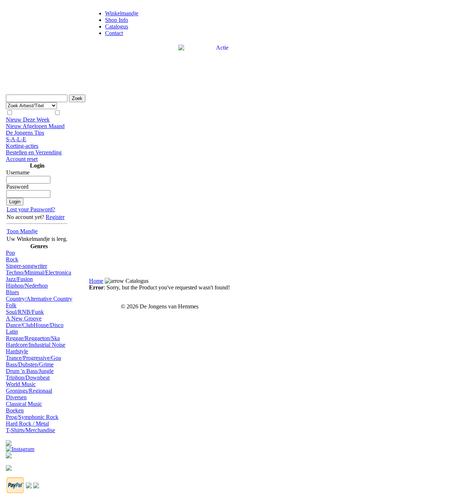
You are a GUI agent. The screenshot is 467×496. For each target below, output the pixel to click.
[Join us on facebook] (9, 441)
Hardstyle (17, 351)
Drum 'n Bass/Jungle (30, 371)
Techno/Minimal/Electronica (38, 272)
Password (17, 187)
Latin (12, 331)
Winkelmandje (121, 13)
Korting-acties (22, 146)
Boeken (15, 410)
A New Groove (24, 318)
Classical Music (24, 404)
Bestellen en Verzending (34, 152)
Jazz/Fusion (19, 279)
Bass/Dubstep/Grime (30, 364)
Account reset (22, 159)
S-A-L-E (16, 139)
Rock (12, 259)
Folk (11, 305)
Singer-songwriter (26, 266)
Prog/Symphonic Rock (32, 417)
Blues (12, 292)
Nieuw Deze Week (28, 119)
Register (55, 217)
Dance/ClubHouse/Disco (34, 325)
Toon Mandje (22, 231)
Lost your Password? (31, 209)
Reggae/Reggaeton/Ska (33, 338)
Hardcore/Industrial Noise (35, 345)
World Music (21, 384)
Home (96, 281)
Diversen (16, 397)
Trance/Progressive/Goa (33, 358)
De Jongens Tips (25, 133)
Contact (114, 33)
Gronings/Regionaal (29, 391)
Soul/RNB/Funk (25, 312)
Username (18, 172)
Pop (10, 253)
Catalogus (116, 26)
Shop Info (116, 20)
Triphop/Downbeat (28, 377)
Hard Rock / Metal (27, 423)
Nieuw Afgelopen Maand (35, 126)
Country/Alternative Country (39, 299)
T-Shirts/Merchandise (30, 430)
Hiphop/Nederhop (27, 285)
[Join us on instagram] (20, 447)
